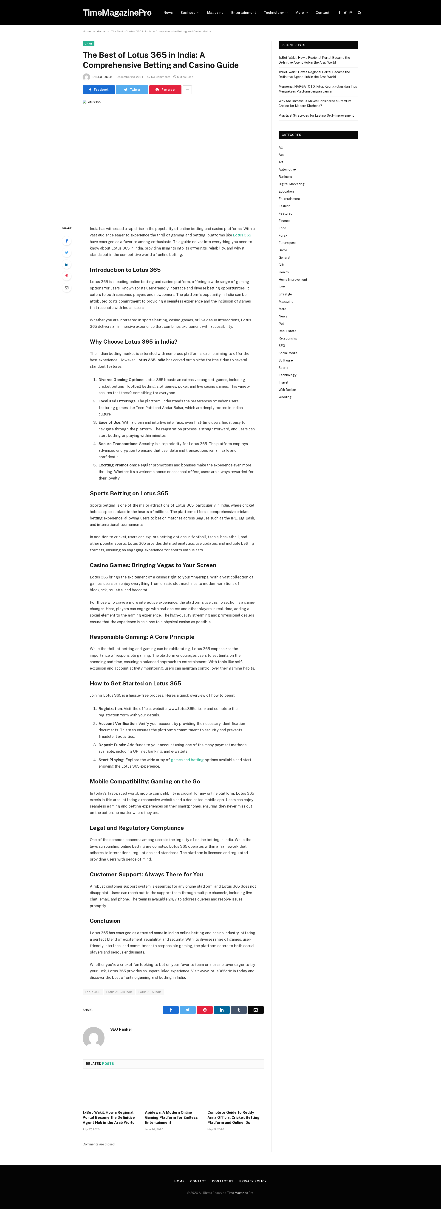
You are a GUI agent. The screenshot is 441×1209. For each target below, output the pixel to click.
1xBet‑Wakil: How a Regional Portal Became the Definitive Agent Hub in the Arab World (109, 1117)
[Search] (359, 13)
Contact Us (223, 1181)
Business (188, 12)
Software (286, 360)
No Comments (160, 77)
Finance (285, 221)
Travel (283, 382)
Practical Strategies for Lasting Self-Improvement (316, 115)
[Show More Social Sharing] (187, 89)
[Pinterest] (66, 276)
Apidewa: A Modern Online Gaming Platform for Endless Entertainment (171, 1117)
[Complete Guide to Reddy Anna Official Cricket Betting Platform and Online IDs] (235, 1091)
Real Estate (287, 331)
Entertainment (243, 12)
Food (282, 228)
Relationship (288, 338)
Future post (287, 243)
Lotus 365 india (150, 992)
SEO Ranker (104, 77)
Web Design (287, 390)
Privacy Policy (253, 1181)
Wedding (285, 397)
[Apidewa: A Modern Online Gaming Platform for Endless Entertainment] (173, 1091)
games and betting (187, 759)
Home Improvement (293, 279)
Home (179, 1181)
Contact (323, 12)
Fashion (284, 206)
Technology (274, 12)
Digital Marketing (292, 184)
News (168, 12)
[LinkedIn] (66, 264)
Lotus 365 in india (119, 992)
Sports (283, 368)
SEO (282, 346)
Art (281, 162)
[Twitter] (66, 252)
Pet (281, 323)
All (281, 147)
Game (89, 43)
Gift (282, 265)
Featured (285, 213)
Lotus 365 (93, 992)
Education (286, 191)
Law (282, 287)
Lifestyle (285, 294)
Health (284, 272)
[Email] (66, 287)
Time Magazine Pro (240, 1193)
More (299, 12)
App (282, 155)
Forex (283, 235)
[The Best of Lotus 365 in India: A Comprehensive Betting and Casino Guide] (173, 159)
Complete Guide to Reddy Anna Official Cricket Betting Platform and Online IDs (233, 1117)
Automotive (287, 169)
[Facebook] (66, 240)
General (284, 257)
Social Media (288, 353)
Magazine (215, 12)
